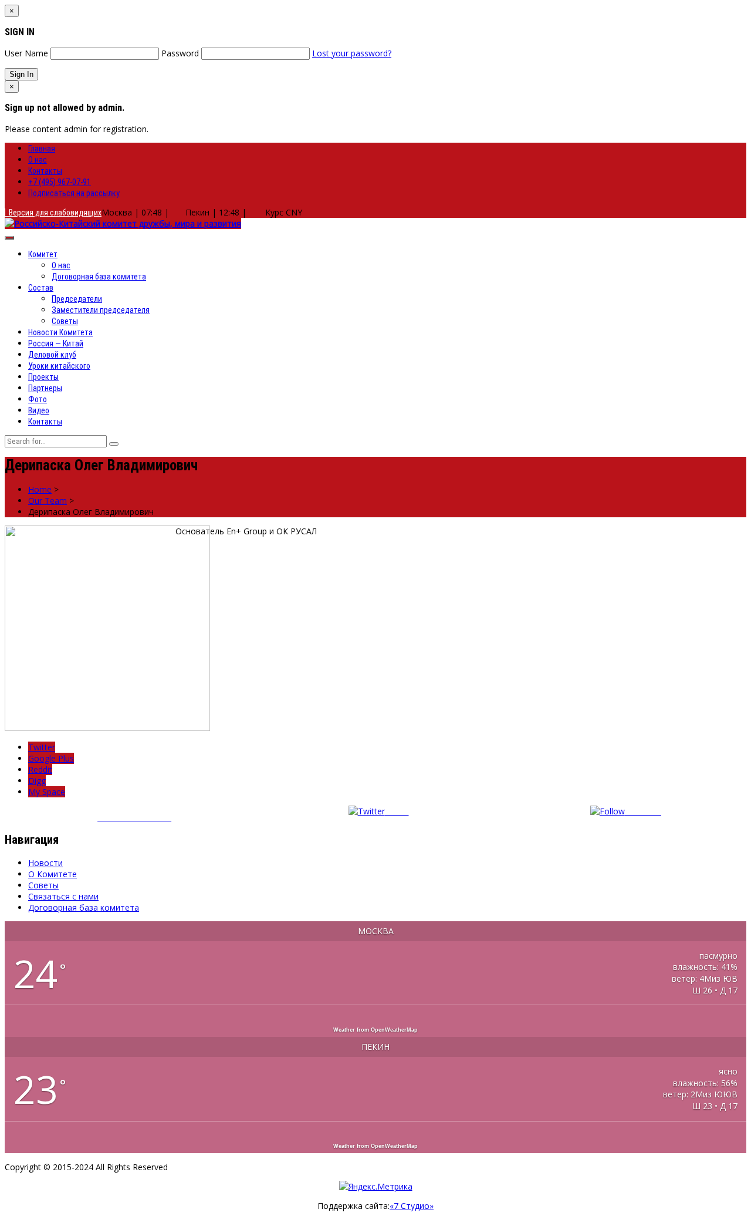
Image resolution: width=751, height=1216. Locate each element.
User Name (26, 53)
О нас (37, 159)
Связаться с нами (63, 896)
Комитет (42, 254)
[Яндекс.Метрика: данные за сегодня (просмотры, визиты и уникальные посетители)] (375, 1186)
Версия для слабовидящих (53, 212)
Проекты (43, 377)
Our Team (47, 500)
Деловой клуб (52, 354)
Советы (65, 321)
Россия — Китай (55, 343)
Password (180, 53)
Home (40, 489)
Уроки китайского (59, 365)
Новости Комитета (60, 332)
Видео (38, 410)
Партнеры (45, 388)
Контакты (45, 171)
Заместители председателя (101, 310)
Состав (40, 287)
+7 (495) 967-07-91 (59, 182)
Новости (45, 862)
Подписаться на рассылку (74, 193)
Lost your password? (351, 53)
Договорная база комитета (99, 276)
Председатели (77, 299)
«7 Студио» (412, 1205)
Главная (41, 148)
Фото (37, 399)
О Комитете (52, 874)
